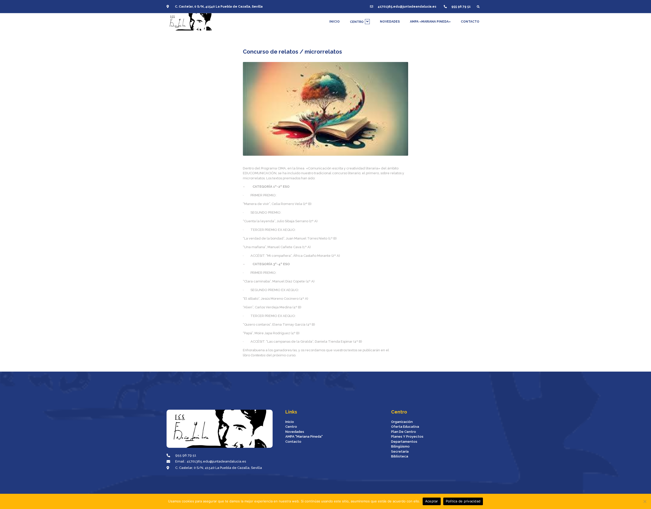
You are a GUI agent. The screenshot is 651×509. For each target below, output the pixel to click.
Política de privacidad (463, 501)
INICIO (334, 21)
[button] (478, 6)
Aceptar (431, 501)
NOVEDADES (390, 21)
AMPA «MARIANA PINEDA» (430, 21)
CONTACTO (470, 21)
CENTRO (357, 22)
